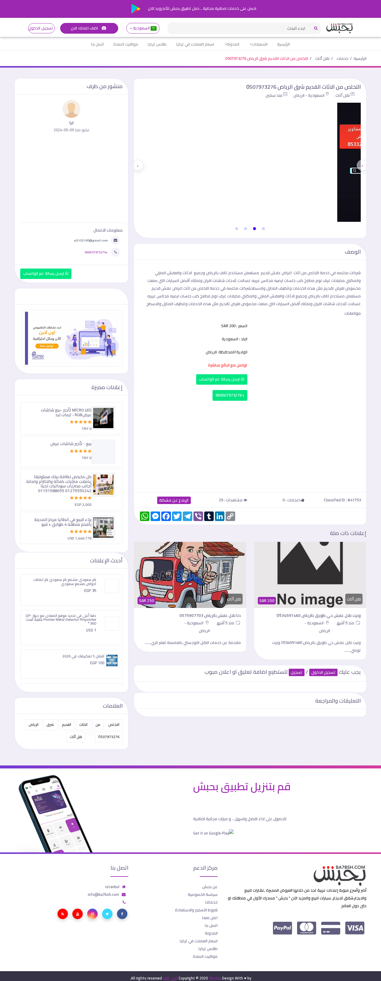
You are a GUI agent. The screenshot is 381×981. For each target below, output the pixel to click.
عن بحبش (210, 886)
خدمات (342, 58)
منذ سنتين (274, 95)
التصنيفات (260, 44)
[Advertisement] (250, 445)
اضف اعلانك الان (85, 28)
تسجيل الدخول (41, 28)
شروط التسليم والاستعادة (196, 909)
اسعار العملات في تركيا (195, 44)
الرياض (33, 724)
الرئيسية (283, 44)
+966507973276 (230, 395)
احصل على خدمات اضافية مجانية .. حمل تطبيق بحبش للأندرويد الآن (201, 8)
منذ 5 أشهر (346, 622)
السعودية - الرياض (308, 95)
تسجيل (296, 672)
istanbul (112, 886)
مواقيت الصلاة (125, 44)
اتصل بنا (97, 44)
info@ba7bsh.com (103, 894)
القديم (66, 724)
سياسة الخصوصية (203, 894)
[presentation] (362, 165)
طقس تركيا (157, 44)
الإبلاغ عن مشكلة (174, 500)
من (98, 724)
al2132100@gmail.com (91, 240)
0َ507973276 (108, 736)
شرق (50, 724)
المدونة (233, 44)
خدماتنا (211, 902)
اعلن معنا (210, 917)
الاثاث (83, 724)
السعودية (141, 28)
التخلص (113, 724)
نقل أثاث (322, 58)
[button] (263, 228)
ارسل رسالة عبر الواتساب (220, 379)
